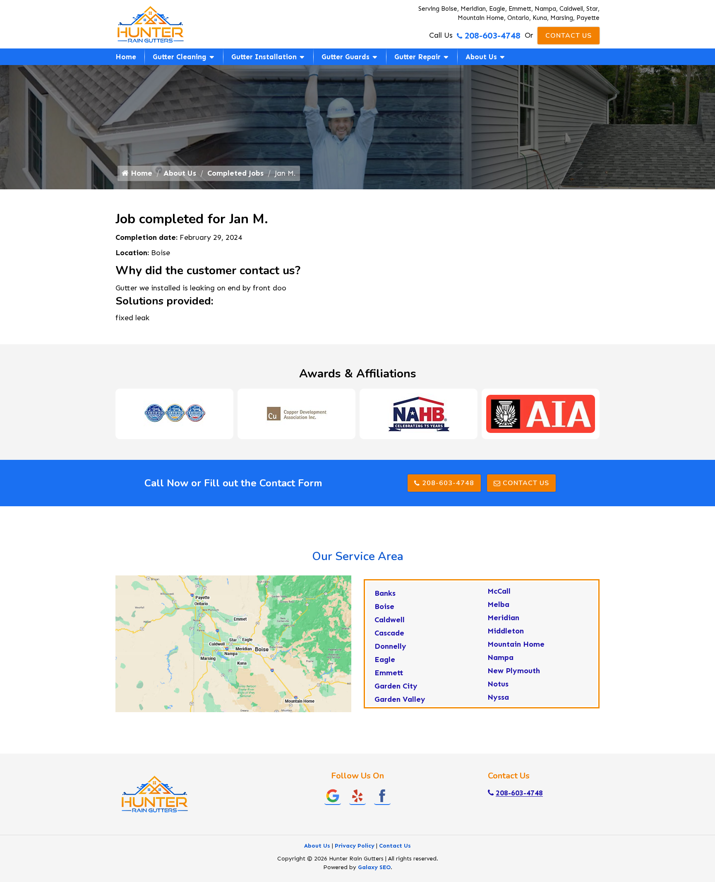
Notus (498, 684)
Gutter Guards (345, 57)
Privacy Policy (354, 845)
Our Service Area (357, 556)
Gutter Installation (264, 57)
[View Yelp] (357, 795)
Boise (384, 606)
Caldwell (389, 619)
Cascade (389, 633)
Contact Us (568, 35)
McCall (499, 591)
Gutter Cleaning (179, 57)
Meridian (503, 617)
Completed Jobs (235, 173)
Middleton (505, 631)
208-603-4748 (492, 35)
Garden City (395, 686)
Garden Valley (399, 699)
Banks (385, 593)
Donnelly (390, 646)
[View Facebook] (382, 795)
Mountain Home (516, 644)
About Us (481, 57)
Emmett (388, 672)
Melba (498, 604)
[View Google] (333, 795)
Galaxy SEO (374, 867)
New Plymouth (513, 670)
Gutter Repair (417, 57)
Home (125, 57)
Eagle (384, 659)
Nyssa (498, 697)
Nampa (500, 657)
